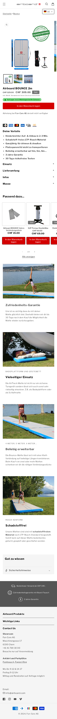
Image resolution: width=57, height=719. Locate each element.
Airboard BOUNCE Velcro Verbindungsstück (13, 229)
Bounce (16, 14)
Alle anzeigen (28, 256)
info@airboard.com (15, 693)
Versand (14, 95)
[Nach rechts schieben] (35, 252)
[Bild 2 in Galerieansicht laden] (18, 78)
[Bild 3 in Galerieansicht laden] (28, 78)
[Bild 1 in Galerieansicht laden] (7, 78)
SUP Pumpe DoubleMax (38, 228)
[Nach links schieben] (22, 252)
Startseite (7, 14)
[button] (47, 4)
